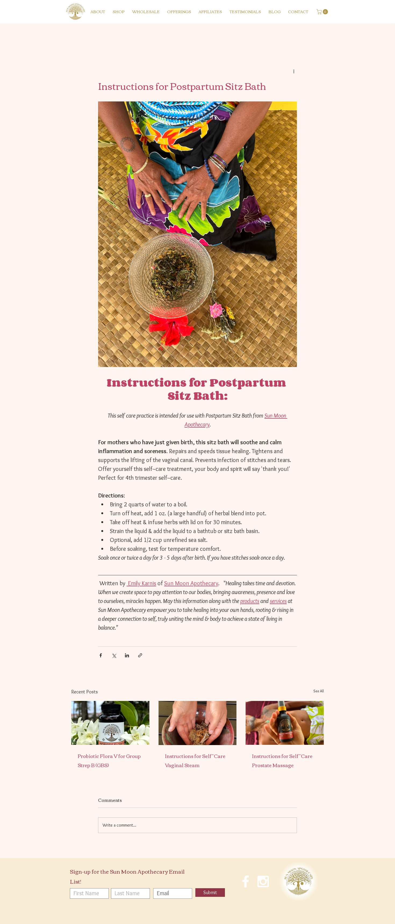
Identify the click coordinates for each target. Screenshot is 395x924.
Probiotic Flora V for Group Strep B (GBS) (109, 760)
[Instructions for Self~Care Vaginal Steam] (198, 723)
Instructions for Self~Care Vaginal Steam (195, 760)
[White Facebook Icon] (246, 881)
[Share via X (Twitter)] (113, 655)
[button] (323, 11)
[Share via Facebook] (100, 655)
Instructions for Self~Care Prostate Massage (282, 760)
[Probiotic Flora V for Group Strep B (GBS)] (110, 723)
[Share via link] (140, 655)
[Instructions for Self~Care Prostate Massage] (285, 723)
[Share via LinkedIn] (127, 655)
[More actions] (293, 71)
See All (318, 691)
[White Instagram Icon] (263, 881)
